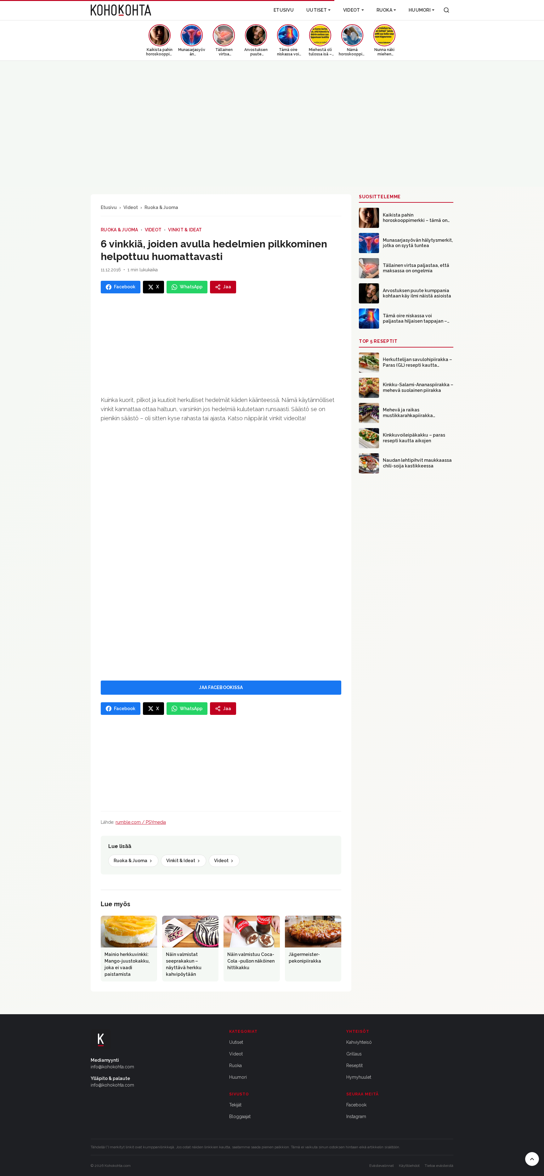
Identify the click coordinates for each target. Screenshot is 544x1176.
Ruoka (384, 10)
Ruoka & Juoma (161, 207)
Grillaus (354, 1053)
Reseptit (354, 1065)
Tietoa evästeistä (439, 1165)
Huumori (420, 10)
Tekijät (235, 1104)
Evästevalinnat (381, 1165)
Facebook (356, 1104)
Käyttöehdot (409, 1165)
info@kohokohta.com (112, 1066)
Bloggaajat (240, 1116)
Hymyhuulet (358, 1077)
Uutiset (316, 10)
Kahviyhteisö (359, 1042)
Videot (351, 10)
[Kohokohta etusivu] (121, 10)
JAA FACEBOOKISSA (221, 687)
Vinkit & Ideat (185, 229)
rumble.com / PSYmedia (141, 822)
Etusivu (284, 10)
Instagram (356, 1116)
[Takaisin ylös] (532, 1159)
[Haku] (446, 10)
